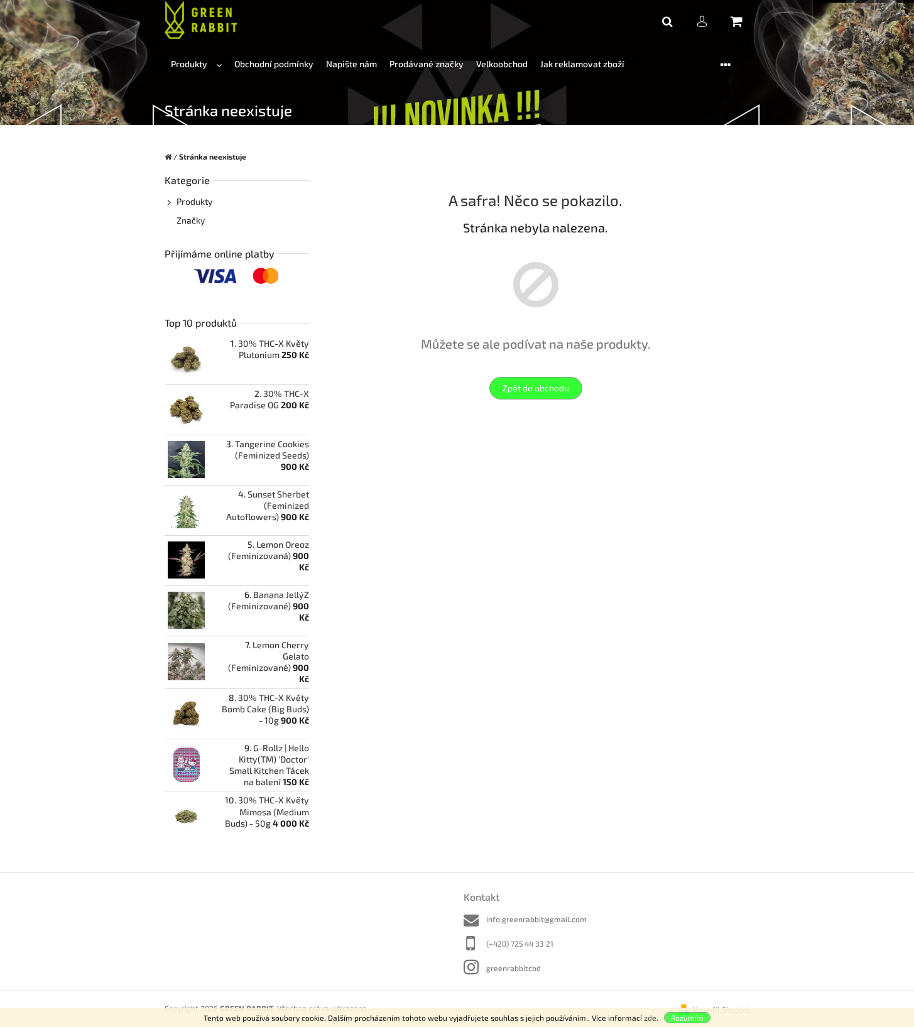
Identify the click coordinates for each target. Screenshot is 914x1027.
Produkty (194, 201)
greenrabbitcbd (513, 968)
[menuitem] (196, 64)
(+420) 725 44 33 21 (519, 943)
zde (650, 1017)
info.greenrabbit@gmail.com (536, 919)
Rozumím (687, 1017)
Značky (191, 220)
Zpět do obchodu (536, 388)
